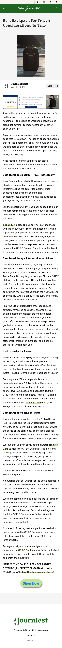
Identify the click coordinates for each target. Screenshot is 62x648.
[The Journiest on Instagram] (50, 2)
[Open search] (56, 9)
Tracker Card (33, 402)
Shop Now (31, 583)
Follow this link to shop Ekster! (36, 572)
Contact (31, 640)
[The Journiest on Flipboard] (56, 2)
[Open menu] (3, 8)
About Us (31, 635)
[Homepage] (29, 8)
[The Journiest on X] (44, 2)
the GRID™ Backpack (25, 550)
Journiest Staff (19, 84)
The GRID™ (9, 224)
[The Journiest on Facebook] (37, 2)
